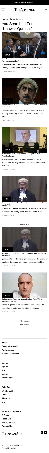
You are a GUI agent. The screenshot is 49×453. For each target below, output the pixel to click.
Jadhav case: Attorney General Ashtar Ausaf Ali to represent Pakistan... (22, 300)
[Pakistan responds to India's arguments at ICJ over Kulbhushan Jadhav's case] (24, 45)
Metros (5, 374)
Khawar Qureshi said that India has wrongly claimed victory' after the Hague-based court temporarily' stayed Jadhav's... (23, 162)
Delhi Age (6, 387)
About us (6, 398)
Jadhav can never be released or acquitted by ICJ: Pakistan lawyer (22, 155)
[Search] (46, 10)
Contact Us (7, 426)
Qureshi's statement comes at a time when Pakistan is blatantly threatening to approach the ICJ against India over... (23, 113)
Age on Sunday (26, 2)
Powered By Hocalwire (9, 448)
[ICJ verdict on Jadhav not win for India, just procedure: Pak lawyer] (24, 239)
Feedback (6, 419)
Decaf (4, 395)
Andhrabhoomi (8, 350)
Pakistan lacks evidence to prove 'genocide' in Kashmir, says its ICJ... (24, 106)
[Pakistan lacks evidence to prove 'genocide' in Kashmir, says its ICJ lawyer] (24, 91)
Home (4, 343)
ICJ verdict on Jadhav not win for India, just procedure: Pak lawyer (24, 254)
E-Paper (5, 415)
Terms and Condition (11, 411)
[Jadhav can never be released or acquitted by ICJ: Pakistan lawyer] (24, 140)
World (7, 55)
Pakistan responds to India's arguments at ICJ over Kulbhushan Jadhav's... (22, 60)
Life (3, 402)
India (7, 199)
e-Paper (17, 2)
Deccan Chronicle (10, 346)
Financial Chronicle (10, 354)
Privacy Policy (8, 423)
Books (5, 363)
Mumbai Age (7, 391)
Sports (5, 367)
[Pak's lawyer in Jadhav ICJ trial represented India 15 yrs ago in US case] (24, 189)
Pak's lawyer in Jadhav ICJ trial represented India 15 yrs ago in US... (24, 204)
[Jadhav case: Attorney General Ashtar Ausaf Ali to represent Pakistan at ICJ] (24, 285)
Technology (7, 378)
